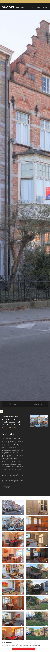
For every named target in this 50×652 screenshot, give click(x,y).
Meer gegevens (7, 487)
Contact (45, 7)
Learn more (37, 645)
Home (17, 7)
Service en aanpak (34, 7)
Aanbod (23, 7)
